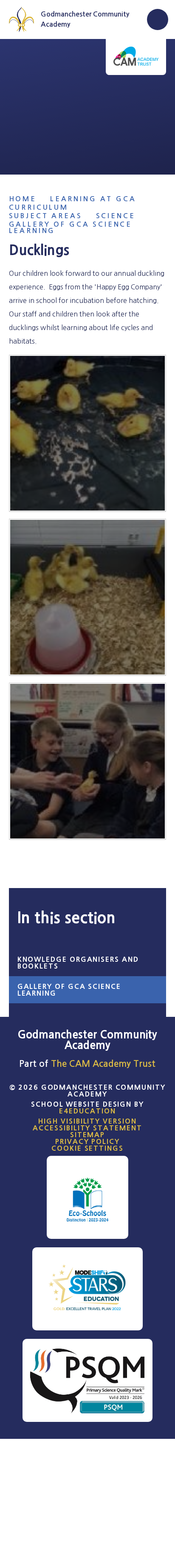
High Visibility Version (87, 1121)
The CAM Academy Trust (103, 1063)
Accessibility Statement (87, 1127)
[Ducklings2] (87, 597)
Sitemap (87, 1134)
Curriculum (38, 207)
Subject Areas (45, 216)
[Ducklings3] (87, 433)
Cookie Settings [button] (87, 1148)
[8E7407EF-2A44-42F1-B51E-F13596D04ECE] (87, 761)
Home (23, 199)
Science (115, 216)
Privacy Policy (87, 1141)
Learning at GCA (93, 199)
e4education (87, 1111)
